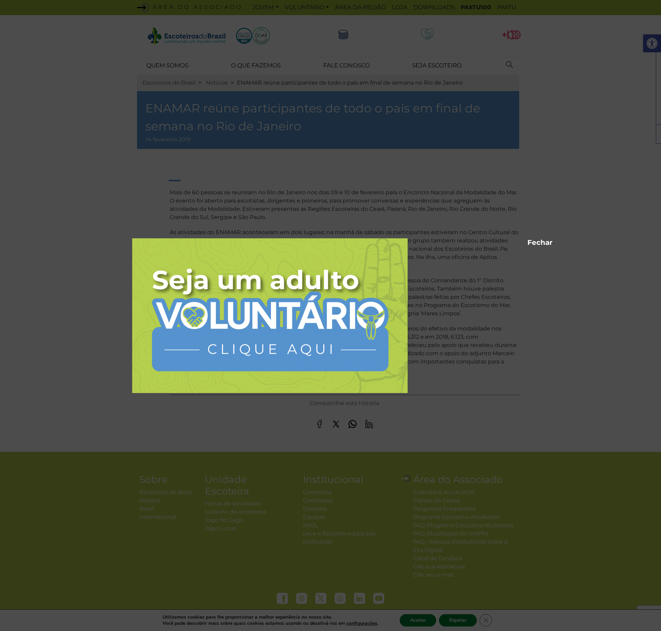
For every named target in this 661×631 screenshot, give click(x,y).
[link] (270, 315)
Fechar (530, 241)
